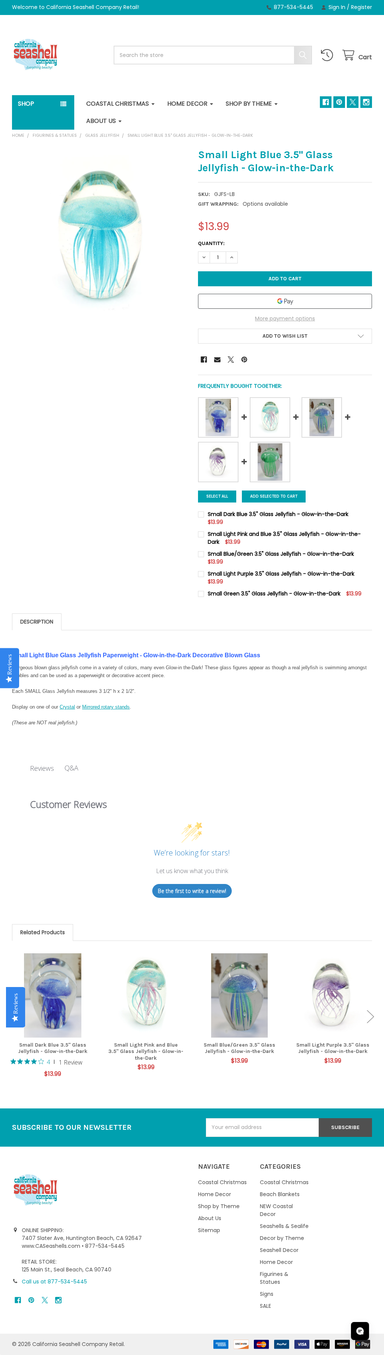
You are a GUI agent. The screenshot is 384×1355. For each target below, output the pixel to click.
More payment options (285, 318)
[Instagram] (366, 102)
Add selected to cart (273, 496)
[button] (285, 336)
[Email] (217, 359)
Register (361, 7)
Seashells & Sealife (284, 1226)
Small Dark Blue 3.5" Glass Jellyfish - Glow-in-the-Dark (52, 1048)
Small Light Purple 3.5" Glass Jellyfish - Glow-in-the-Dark (332, 1048)
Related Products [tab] (42, 932)
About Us (101, 121)
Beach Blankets (280, 1194)
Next (370, 1016)
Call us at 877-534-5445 (54, 1281)
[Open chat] (360, 1331)
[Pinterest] (339, 102)
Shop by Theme (249, 103)
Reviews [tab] (42, 768)
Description (36, 621)
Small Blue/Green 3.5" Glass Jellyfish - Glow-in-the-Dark (239, 1048)
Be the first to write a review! (192, 890)
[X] (352, 102)
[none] (99, 235)
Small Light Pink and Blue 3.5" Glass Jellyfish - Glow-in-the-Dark (145, 1051)
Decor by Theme (282, 1238)
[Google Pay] (285, 301)
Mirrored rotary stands (106, 707)
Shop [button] (26, 103)
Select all (217, 496)
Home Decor (187, 103)
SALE (265, 1306)
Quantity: (211, 243)
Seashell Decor (279, 1250)
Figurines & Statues (274, 1278)
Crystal (67, 707)
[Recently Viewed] (328, 55)
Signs (266, 1294)
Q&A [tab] (71, 767)
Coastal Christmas (117, 103)
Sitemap (209, 1230)
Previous (13, 1016)
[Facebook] (326, 102)
